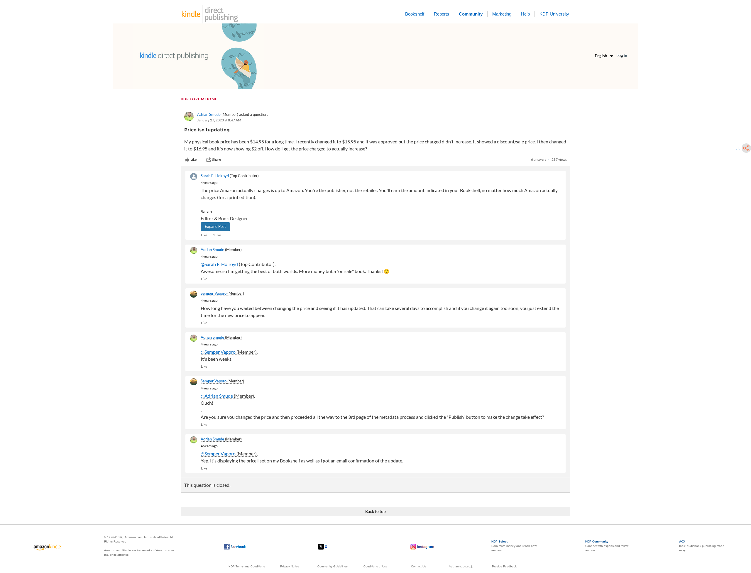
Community (471, 13)
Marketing (501, 13)
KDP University (554, 13)
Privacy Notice (289, 566)
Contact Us (418, 566)
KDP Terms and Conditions (247, 566)
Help (525, 13)
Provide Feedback (504, 566)
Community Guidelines (332, 566)
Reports (441, 13)
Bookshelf (414, 13)
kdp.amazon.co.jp (461, 566)
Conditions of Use (375, 566)
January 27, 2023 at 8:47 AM (219, 120)
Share (216, 159)
